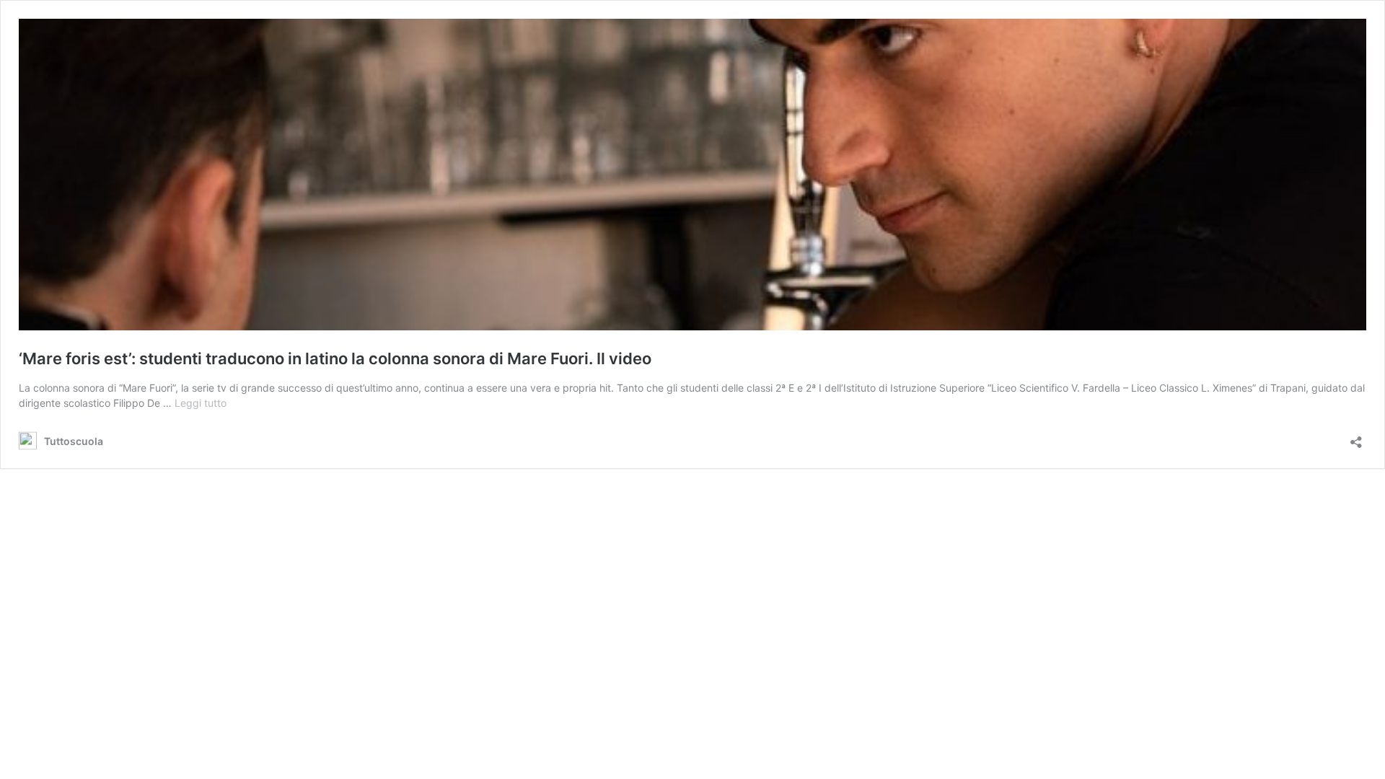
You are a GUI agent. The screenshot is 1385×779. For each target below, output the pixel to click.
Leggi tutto (201, 403)
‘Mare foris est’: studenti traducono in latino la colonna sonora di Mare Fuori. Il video (335, 358)
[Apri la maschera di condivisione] (1356, 437)
